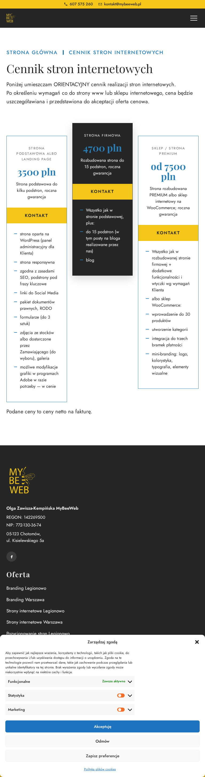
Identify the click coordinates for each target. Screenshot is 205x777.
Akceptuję (102, 727)
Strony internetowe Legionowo (35, 611)
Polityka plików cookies (100, 769)
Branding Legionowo (26, 588)
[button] (197, 642)
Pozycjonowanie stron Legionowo (38, 633)
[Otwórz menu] (194, 18)
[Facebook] (11, 557)
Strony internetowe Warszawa (34, 622)
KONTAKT (36, 215)
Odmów (102, 741)
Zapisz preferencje (102, 756)
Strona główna (32, 52)
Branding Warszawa (25, 599)
